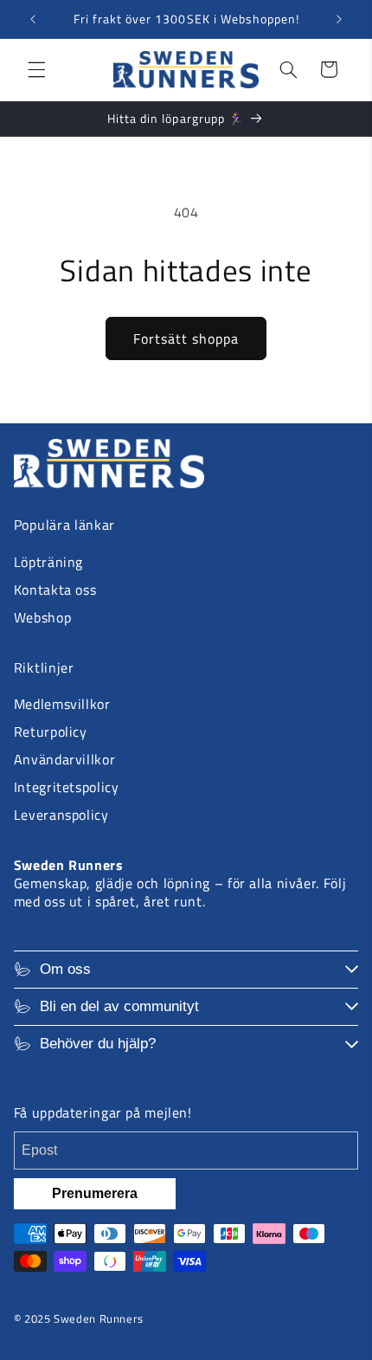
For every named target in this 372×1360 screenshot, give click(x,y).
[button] (36, 69)
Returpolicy (50, 731)
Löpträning (48, 561)
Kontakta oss (55, 589)
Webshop (42, 617)
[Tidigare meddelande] (33, 19)
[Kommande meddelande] (339, 19)
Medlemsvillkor (62, 703)
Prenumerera (95, 1193)
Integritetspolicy (66, 787)
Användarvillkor (64, 759)
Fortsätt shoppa (186, 338)
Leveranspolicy (61, 814)
